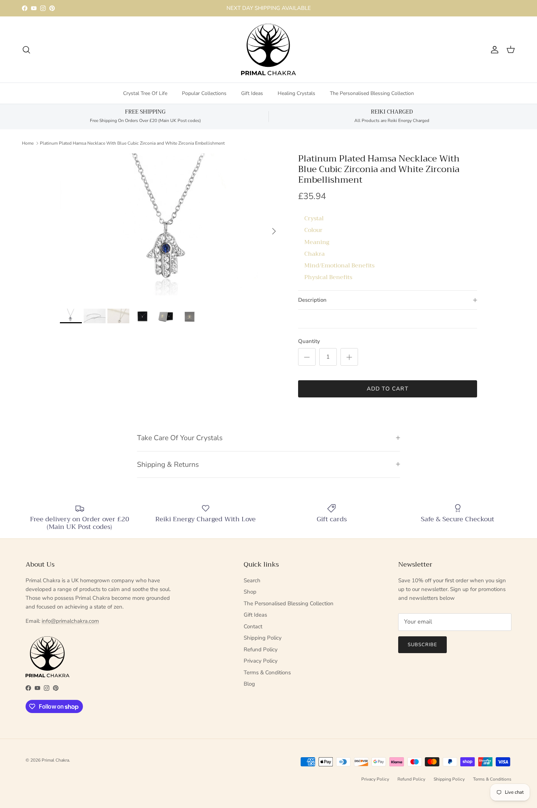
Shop (250, 591)
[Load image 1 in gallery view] (171, 227)
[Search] (26, 49)
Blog (249, 683)
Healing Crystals (296, 93)
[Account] (493, 49)
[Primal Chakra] (268, 49)
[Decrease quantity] (307, 357)
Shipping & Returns (168, 464)
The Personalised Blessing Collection (372, 93)
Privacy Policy (261, 660)
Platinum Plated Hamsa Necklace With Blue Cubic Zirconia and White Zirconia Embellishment (132, 143)
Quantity (309, 341)
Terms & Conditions (267, 672)
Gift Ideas (252, 93)
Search (252, 580)
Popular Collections (204, 93)
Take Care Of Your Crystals (179, 438)
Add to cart (387, 388)
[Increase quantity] (349, 357)
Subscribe (422, 644)
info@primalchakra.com (70, 621)
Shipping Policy (263, 637)
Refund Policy (261, 649)
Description (312, 300)
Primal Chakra (55, 760)
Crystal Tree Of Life (145, 93)
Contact (253, 626)
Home (28, 143)
